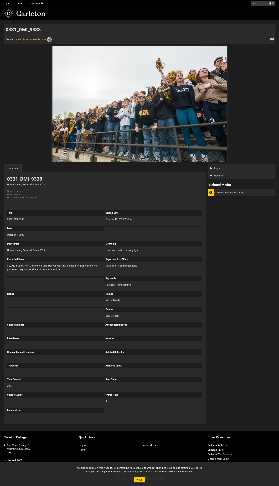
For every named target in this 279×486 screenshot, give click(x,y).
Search (273, 3)
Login (217, 168)
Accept (139, 479)
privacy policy (130, 471)
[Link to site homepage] (24, 13)
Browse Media (36, 3)
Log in (6, 3)
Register (218, 175)
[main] (139, 225)
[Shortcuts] (272, 38)
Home (19, 3)
